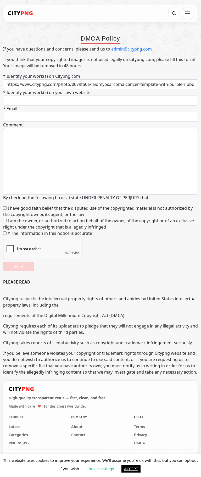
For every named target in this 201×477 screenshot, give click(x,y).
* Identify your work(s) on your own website (47, 92)
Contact (78, 434)
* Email (10, 109)
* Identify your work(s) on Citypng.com (41, 76)
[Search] (174, 13)
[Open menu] (187, 13)
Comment (13, 125)
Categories (18, 434)
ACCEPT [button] (131, 468)
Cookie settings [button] (100, 468)
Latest (14, 426)
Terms (139, 426)
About (76, 426)
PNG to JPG (19, 443)
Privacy (140, 434)
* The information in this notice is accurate (49, 233)
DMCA (139, 443)
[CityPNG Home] (20, 13)
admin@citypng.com (131, 49)
